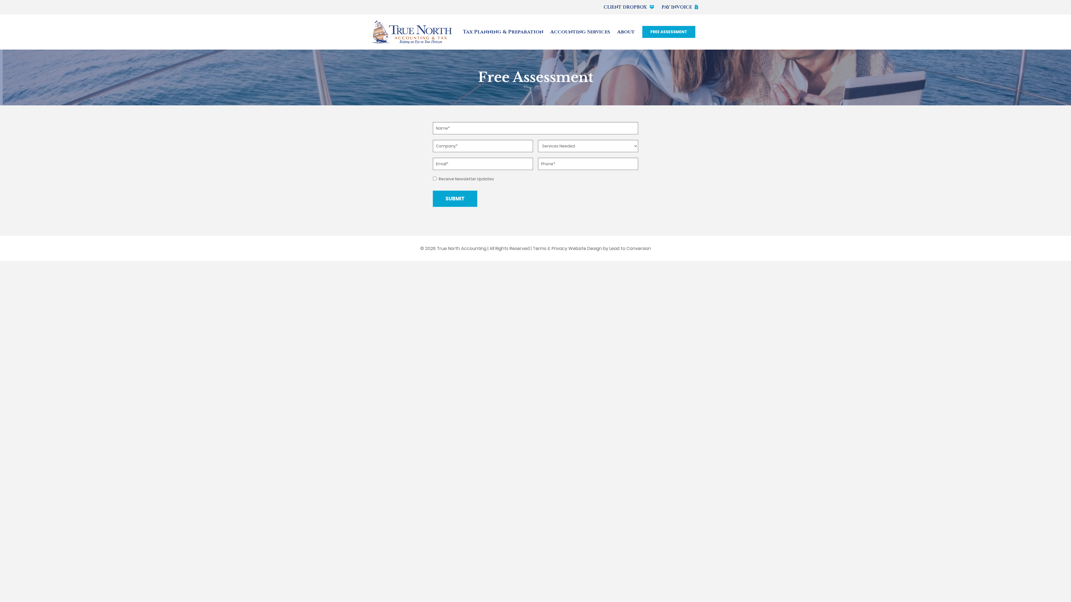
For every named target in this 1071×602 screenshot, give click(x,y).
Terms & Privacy (550, 248)
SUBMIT (455, 198)
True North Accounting (461, 248)
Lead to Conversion (630, 248)
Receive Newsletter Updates (466, 179)
